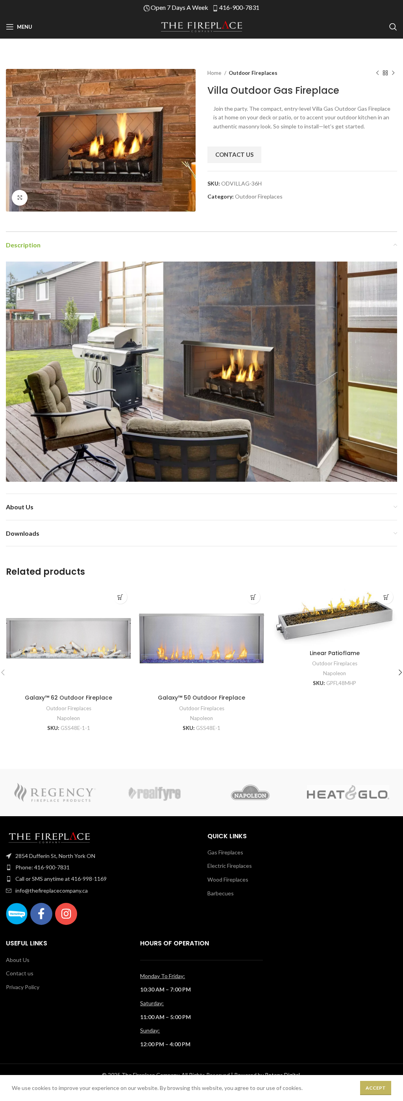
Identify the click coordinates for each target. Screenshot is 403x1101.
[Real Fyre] (153, 792)
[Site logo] (201, 26)
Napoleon (68, 718)
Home (214, 73)
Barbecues (220, 893)
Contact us (19, 973)
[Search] (393, 27)
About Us (18, 959)
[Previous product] (377, 73)
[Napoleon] (250, 792)
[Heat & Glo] (348, 792)
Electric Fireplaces (229, 865)
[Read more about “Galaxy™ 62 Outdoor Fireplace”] (120, 597)
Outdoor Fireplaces (253, 73)
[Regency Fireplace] (55, 792)
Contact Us (234, 154)
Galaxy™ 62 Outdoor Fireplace (68, 698)
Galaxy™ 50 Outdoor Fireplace (201, 698)
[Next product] (393, 73)
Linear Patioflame (335, 653)
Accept (376, 1088)
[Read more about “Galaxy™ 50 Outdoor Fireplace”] (253, 597)
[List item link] (101, 856)
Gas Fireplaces (225, 852)
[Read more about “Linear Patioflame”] (386, 597)
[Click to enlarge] (20, 198)
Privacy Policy (22, 987)
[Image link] (49, 837)
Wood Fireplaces (227, 879)
